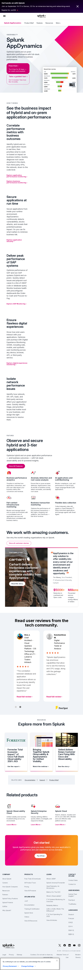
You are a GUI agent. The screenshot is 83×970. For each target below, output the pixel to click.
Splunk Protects (7, 902)
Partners (5, 894)
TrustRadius (72, 904)
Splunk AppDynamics (12, 23)
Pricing (26, 887)
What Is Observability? (53, 896)
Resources (49, 23)
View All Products (30, 890)
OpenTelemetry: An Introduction (52, 887)
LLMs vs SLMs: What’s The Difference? (55, 910)
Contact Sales (73, 880)
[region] (30, 964)
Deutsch (71, 914)
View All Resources (30, 921)
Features (40, 23)
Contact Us (72, 884)
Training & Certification (31, 909)
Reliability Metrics (52, 905)
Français (71, 918)
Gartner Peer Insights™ (72, 895)
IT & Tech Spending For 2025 (54, 915)
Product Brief (29, 23)
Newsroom (6, 890)
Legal (4, 954)
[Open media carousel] (72, 84)
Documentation (30, 780)
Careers (5, 883)
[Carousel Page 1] (16, 707)
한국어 (70, 926)
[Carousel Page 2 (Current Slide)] (20, 707)
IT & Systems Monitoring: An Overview (55, 900)
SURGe (4, 906)
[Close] (57, 960)
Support (42, 780)
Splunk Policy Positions (10, 898)
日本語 (70, 922)
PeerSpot (71, 900)
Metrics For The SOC (53, 892)
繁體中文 (71, 934)
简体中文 (71, 930)
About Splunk (6, 879)
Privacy (11, 954)
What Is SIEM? (51, 879)
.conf (26, 901)
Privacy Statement (10, 966)
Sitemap (19, 954)
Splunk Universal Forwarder (55, 883)
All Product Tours (30, 883)
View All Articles (51, 920)
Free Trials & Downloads (32, 879)
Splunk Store (28, 913)
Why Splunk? (6, 910)
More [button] (58, 23)
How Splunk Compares (10, 887)
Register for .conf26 (9, 10)
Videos (26, 917)
